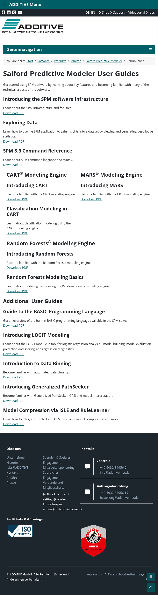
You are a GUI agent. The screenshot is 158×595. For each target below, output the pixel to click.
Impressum (94, 574)
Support (118, 12)
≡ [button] (150, 49)
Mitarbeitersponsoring (58, 467)
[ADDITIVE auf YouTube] (20, 12)
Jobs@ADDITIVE (17, 467)
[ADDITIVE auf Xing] (14, 12)
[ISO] (20, 530)
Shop (105, 12)
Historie (12, 462)
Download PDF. (14, 377)
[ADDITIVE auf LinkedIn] (9, 12)
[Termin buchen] (151, 577)
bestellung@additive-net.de (119, 497)
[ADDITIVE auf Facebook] (4, 12)
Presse (11, 482)
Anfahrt (12, 477)
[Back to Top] (151, 587)
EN (93, 12)
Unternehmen (16, 457)
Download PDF (13, 113)
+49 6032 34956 (113, 467)
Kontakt (12, 472)
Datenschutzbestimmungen (127, 574)
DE (88, 12)
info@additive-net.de (114, 472)
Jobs (151, 12)
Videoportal (136, 12)
